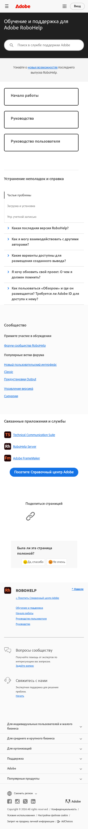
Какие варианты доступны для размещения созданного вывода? (39, 258)
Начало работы (24, 613)
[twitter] (25, 801)
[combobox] (44, 45)
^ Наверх (77, 589)
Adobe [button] (11, 768)
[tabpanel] (44, 264)
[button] (64, 6)
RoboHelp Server (24, 447)
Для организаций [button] (19, 748)
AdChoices (67, 821)
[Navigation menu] (7, 6)
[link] (41, 97)
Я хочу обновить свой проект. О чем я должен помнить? (42, 274)
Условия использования (21, 815)
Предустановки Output (20, 379)
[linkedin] (33, 801)
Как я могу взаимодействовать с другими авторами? (45, 242)
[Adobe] (23, 6)
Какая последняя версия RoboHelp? (40, 228)
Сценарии (11, 396)
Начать (20, 695)
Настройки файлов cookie (53, 815)
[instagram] (17, 801)
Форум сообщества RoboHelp (25, 346)
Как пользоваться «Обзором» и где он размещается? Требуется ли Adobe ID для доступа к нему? (45, 293)
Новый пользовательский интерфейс (30, 365)
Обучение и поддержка (29, 607)
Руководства (23, 624)
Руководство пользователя (31, 618)
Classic (8, 372)
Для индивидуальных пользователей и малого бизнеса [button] (39, 726)
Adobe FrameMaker (26, 458)
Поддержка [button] (15, 759)
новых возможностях (43, 67)
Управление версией (18, 389)
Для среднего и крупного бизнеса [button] (31, 738)
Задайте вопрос (25, 665)
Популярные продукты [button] (23, 778)
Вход (77, 6)
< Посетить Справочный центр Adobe (37, 598)
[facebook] (9, 801)
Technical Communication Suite (34, 435)
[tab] (21, 195)
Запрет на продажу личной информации (30, 821)
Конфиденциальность (64, 809)
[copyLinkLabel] (30, 520)
